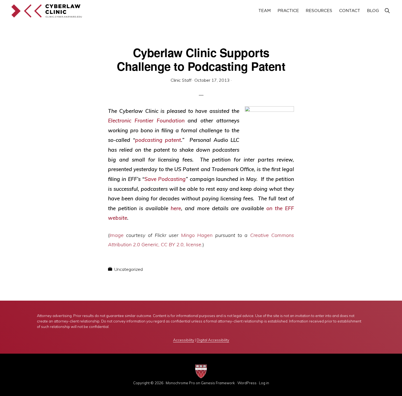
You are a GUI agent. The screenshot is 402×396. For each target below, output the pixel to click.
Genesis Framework (218, 383)
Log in (264, 383)
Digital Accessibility (213, 340)
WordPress (247, 383)
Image (116, 235)
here (176, 208)
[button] (387, 10)
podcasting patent (158, 140)
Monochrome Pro (180, 383)
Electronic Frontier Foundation (146, 120)
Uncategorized (128, 269)
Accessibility (183, 340)
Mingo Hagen (196, 235)
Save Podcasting (165, 179)
